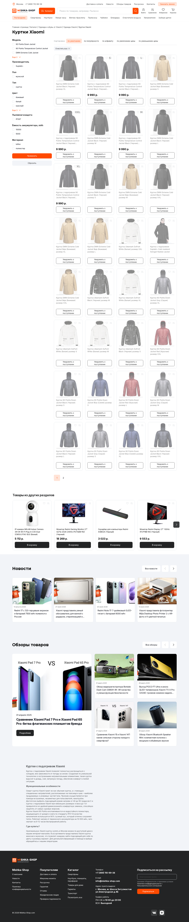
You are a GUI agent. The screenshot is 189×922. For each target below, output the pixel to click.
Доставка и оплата (94, 4)
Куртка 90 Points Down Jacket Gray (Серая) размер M (160, 402)
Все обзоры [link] (151, 644)
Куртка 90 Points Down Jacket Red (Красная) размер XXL (160, 351)
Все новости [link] (151, 568)
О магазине (17, 874)
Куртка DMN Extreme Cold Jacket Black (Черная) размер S (98, 195)
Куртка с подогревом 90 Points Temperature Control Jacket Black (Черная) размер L (130, 86)
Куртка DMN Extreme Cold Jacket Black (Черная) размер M (98, 140)
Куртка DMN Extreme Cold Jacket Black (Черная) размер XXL (161, 195)
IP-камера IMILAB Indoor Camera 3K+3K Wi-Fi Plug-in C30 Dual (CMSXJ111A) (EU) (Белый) (29, 531)
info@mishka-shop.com (108, 881)
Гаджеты (71, 889)
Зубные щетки (165, 18)
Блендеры (115, 18)
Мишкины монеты (48, 878)
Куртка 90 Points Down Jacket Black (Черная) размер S (66, 402)
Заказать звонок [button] (167, 4)
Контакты (151, 4)
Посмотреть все (75, 897)
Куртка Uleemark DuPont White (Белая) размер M (98, 350)
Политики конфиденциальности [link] (149, 884)
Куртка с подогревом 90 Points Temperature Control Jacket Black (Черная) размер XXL (67, 141)
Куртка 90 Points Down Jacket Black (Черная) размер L (66, 453)
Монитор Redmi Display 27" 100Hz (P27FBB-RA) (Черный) (155, 530)
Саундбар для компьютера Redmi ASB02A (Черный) (113, 530)
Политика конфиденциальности (21, 888)
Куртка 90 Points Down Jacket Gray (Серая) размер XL (160, 300)
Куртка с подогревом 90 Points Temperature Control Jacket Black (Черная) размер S (98, 86)
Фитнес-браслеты (77, 18)
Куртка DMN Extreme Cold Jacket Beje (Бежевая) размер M (130, 195)
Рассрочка (139, 4)
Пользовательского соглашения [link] (149, 886)
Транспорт (72, 893)
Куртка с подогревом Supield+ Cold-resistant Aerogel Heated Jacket (160, 249)
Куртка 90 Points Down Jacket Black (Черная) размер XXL (160, 453)
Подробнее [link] (25, 733)
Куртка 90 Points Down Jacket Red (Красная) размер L (129, 402)
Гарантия (44, 887)
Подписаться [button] (148, 891)
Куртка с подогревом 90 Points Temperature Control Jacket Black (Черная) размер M (130, 141)
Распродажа (19, 18)
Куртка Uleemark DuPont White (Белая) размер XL (130, 299)
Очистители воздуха (132, 18)
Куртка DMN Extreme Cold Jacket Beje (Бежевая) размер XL (67, 249)
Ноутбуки (48, 18)
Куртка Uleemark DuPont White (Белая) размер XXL (130, 247)
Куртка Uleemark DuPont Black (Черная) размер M (98, 299)
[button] (47, 11)
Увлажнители (149, 18)
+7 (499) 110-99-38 (33, 4)
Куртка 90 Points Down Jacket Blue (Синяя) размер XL (131, 453)
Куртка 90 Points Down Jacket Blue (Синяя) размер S (99, 402)
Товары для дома (75, 885)
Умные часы (60, 18)
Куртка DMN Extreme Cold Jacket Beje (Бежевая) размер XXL (67, 300)
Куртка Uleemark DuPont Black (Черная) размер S (130, 350)
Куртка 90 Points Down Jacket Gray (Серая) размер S (97, 453)
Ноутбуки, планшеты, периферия (77, 879)
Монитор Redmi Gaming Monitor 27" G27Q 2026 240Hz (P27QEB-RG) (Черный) (72, 531)
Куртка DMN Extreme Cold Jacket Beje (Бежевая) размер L (98, 249)
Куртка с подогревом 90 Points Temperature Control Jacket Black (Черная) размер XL (67, 195)
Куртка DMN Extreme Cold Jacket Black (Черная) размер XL (67, 86)
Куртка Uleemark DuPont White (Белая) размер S (66, 350)
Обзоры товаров (123, 4)
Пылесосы (92, 18)
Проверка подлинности (50, 899)
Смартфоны (35, 18)
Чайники (104, 18)
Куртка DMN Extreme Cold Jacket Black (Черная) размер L (161, 140)
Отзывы (43, 891)
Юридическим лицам (49, 895)
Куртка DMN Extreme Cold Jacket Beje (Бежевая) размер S (161, 86)
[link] (85, 27)
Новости (109, 4)
